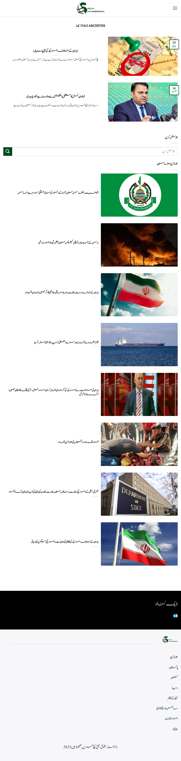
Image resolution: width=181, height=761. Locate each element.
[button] (175, 8)
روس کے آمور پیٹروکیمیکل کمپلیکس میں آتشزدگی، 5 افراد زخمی (68, 243)
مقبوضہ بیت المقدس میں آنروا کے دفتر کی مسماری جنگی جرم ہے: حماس (58, 193)
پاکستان (173, 667)
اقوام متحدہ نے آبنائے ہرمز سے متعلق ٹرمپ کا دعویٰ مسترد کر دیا (66, 342)
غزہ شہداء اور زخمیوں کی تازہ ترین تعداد (78, 442)
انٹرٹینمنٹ (171, 718)
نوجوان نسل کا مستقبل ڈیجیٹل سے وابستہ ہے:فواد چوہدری (55, 96)
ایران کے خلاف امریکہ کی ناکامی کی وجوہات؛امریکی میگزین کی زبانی (65, 542)
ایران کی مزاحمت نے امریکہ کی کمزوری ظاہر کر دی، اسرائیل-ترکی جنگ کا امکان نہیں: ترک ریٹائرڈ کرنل (54, 392)
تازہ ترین (174, 657)
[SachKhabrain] (90, 8)
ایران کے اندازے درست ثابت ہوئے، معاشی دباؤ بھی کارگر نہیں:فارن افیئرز (62, 292)
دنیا (175, 688)
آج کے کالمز (173, 698)
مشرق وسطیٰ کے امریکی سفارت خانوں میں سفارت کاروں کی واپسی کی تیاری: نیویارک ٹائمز (54, 492)
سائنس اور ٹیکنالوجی (167, 708)
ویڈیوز (175, 729)
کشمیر (174, 677)
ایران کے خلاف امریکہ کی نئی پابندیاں (55, 50)
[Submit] (7, 151)
